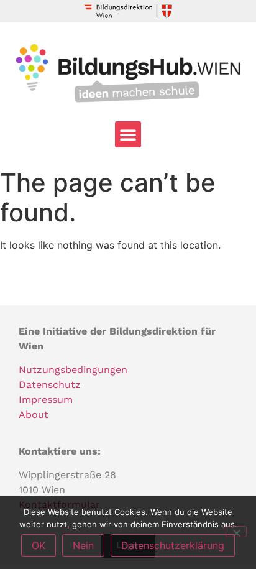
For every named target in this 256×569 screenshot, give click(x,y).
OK (38, 545)
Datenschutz (50, 385)
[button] (128, 134)
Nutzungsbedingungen (73, 370)
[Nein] (236, 531)
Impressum (46, 399)
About (33, 414)
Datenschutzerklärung (172, 545)
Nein (83, 545)
